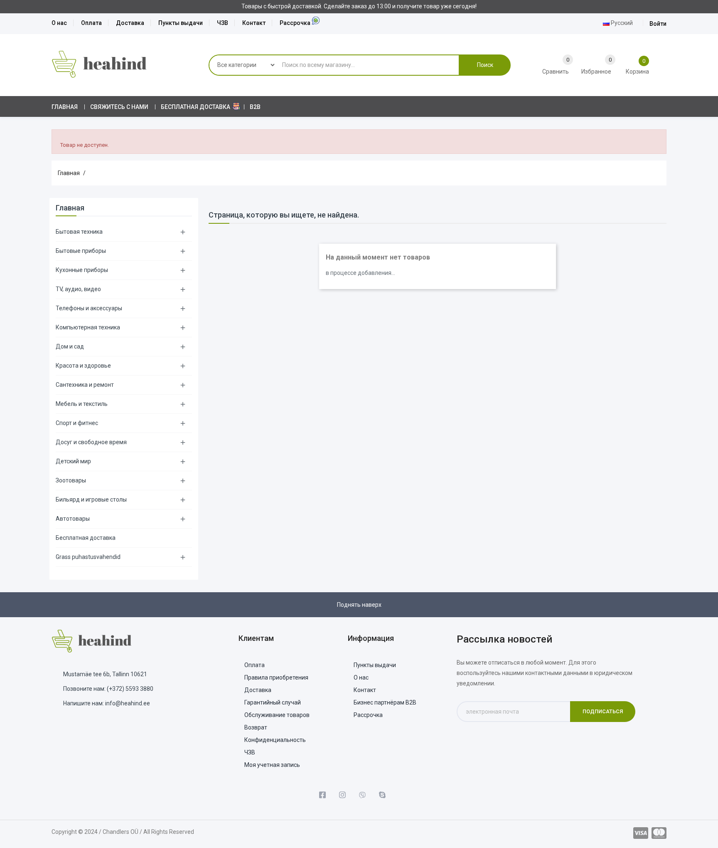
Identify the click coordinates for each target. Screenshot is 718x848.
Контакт (254, 23)
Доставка (130, 23)
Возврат (255, 727)
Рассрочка (295, 23)
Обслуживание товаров (277, 715)
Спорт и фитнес (77, 423)
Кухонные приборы (82, 270)
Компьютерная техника (88, 327)
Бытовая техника (79, 231)
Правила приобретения (276, 677)
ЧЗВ (222, 23)
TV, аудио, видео (78, 289)
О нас (59, 23)
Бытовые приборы (81, 250)
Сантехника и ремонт (85, 384)
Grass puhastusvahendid (88, 557)
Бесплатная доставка (86, 537)
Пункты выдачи (180, 23)
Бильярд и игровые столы (91, 499)
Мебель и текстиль (82, 404)
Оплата (91, 23)
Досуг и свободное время (91, 442)
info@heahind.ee (127, 703)
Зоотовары (71, 480)
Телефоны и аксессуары (89, 308)
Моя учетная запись (272, 764)
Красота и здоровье (83, 365)
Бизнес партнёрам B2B (385, 702)
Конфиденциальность (275, 740)
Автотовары (73, 518)
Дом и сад (70, 346)
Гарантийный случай (272, 702)
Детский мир (73, 461)
